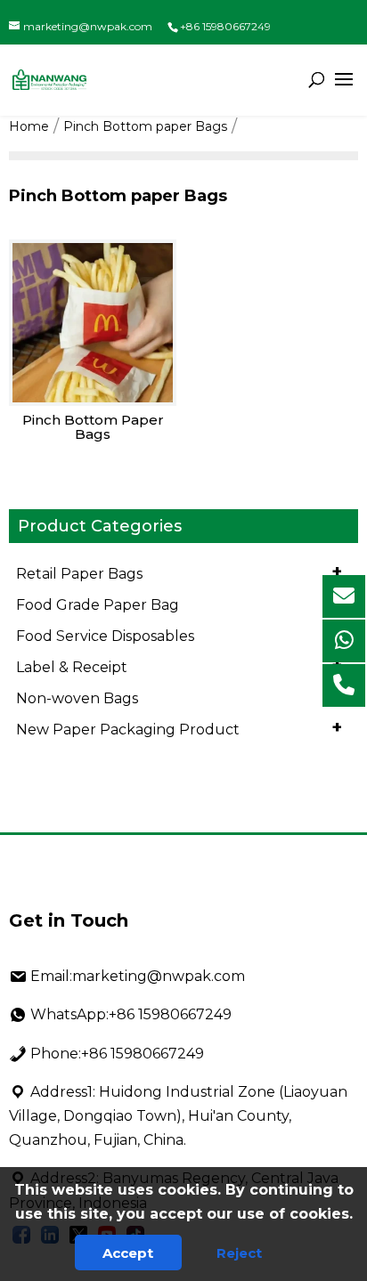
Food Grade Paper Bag (179, 602)
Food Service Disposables (179, 634)
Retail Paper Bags (179, 571)
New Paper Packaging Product (179, 727)
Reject (239, 1253)
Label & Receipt (179, 665)
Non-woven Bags (179, 696)
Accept (127, 1253)
